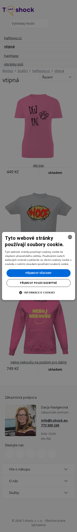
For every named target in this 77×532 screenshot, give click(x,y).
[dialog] (38, 266)
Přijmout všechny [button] (38, 273)
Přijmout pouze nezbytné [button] (38, 283)
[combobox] (70, 237)
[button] (38, 292)
